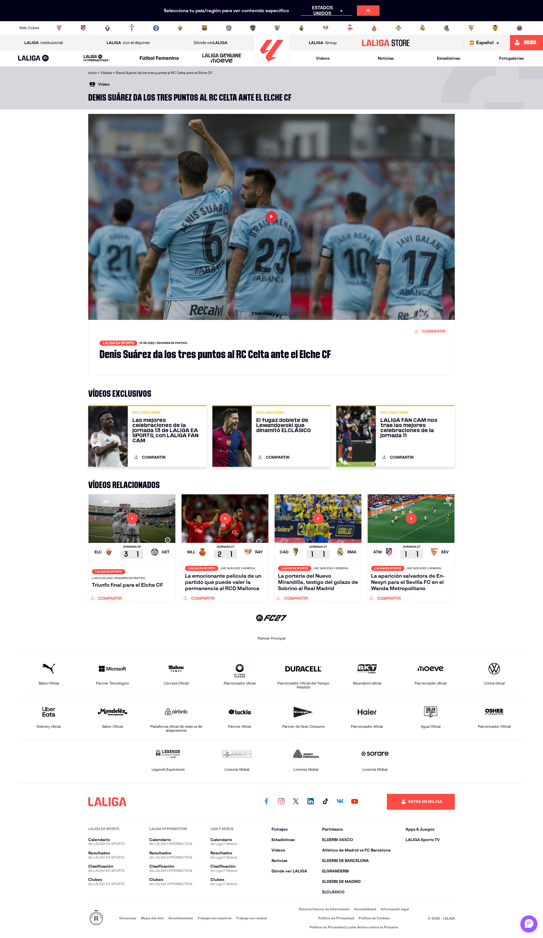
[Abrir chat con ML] (528, 923)
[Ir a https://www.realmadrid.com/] (422, 28)
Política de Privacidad (336, 918)
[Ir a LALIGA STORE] (385, 42)
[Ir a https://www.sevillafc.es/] (471, 28)
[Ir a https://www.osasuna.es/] (107, 28)
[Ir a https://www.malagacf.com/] (277, 28)
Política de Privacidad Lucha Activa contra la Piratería (354, 927)
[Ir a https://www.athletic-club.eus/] (59, 28)
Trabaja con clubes (251, 918)
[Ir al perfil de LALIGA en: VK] (340, 802)
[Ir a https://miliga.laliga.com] (526, 42)
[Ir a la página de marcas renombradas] (96, 918)
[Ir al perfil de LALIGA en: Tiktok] (325, 802)
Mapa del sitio (152, 918)
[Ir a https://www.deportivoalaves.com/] (156, 28)
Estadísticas (448, 58)
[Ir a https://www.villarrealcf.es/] (519, 28)
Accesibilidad (365, 909)
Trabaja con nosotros (214, 918)
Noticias (386, 58)
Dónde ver (210, 42)
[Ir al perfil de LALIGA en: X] (296, 802)
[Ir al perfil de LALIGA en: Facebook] (266, 802)
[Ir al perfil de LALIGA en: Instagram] (281, 802)
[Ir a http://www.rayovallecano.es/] (325, 28)
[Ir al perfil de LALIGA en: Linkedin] (310, 802)
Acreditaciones (180, 918)
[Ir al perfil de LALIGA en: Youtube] (355, 802)
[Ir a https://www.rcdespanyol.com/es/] (374, 28)
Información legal (395, 909)
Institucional (43, 42)
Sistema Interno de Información (324, 909)
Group (323, 42)
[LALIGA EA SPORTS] (33, 58)
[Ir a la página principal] (271, 63)
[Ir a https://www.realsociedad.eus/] (447, 28)
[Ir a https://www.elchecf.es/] (180, 28)
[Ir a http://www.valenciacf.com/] (495, 28)
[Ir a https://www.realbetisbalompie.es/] (398, 28)
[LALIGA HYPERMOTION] (97, 58)
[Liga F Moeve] (159, 58)
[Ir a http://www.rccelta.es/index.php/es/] (132, 28)
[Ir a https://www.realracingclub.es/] (301, 28)
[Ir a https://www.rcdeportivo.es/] (350, 28)
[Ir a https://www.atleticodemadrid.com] (83, 28)
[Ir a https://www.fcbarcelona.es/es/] (204, 28)
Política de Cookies (374, 918)
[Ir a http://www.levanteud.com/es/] (253, 28)
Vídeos (322, 58)
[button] (33, 58)
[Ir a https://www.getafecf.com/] (229, 28)
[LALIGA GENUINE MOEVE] (222, 58)
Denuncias (127, 918)
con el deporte (128, 42)
